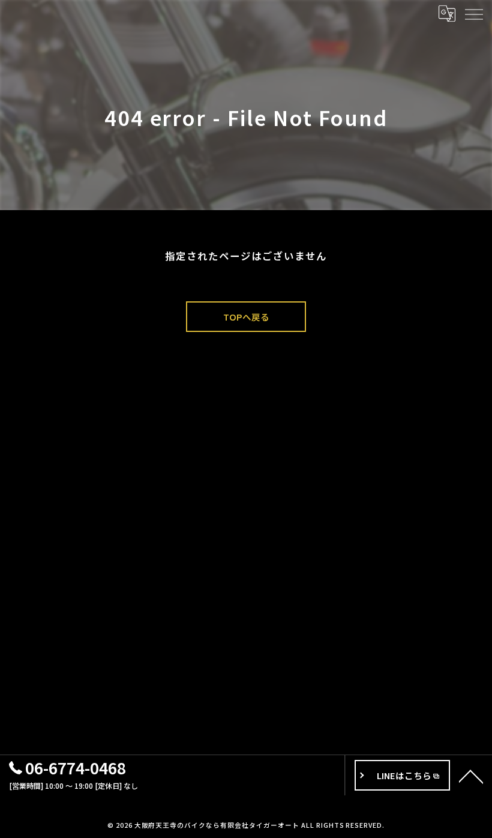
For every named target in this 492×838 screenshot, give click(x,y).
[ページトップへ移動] (471, 776)
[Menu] (473, 13)
